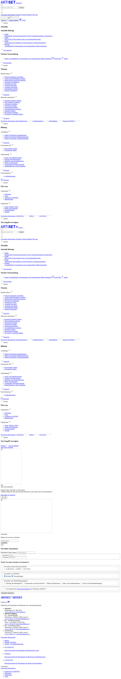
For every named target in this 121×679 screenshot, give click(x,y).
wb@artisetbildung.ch (22, 634)
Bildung (29, 15)
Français (11, 20)
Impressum (8, 673)
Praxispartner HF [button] (6, 145)
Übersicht (6, 180)
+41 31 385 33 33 (10, 612)
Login (24, 20)
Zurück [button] (5, 23)
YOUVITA (26, 569)
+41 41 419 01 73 (10, 629)
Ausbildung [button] (4, 132)
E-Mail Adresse (9, 552)
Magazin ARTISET (10, 642)
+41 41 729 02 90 (10, 624)
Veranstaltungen (18, 576)
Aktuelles (19, 15)
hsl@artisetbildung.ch (22, 619)
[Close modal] (2, 545)
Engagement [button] (5, 203)
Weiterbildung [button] (5, 154)
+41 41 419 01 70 (10, 619)
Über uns (35, 15)
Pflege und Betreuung (53, 583)
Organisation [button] (5, 191)
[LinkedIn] (9, 602)
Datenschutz (8, 675)
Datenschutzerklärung (23, 589)
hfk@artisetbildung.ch (22, 624)
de (10, 19)
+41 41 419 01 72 (10, 634)
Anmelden (4, 543)
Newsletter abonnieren (8, 593)
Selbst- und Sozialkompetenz (71, 583)
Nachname (5, 557)
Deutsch (4, 20)
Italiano (16, 20)
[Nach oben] (4, 497)
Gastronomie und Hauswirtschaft (34, 583)
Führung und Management (14, 583)
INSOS (18, 569)
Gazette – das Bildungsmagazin (14, 644)
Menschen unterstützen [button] (8, 97)
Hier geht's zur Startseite (8, 495)
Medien (7, 640)
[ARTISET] (8, 227)
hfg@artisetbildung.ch (22, 629)
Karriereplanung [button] (6, 173)
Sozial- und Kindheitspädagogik (92, 583)
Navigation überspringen (8, 15)
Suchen (21, 7)
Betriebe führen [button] (5, 74)
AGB (6, 676)
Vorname (5, 555)
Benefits (8, 576)
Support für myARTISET (12, 671)
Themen (24, 15)
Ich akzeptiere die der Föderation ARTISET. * (26, 589)
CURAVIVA (10, 569)
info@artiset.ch (20, 612)
